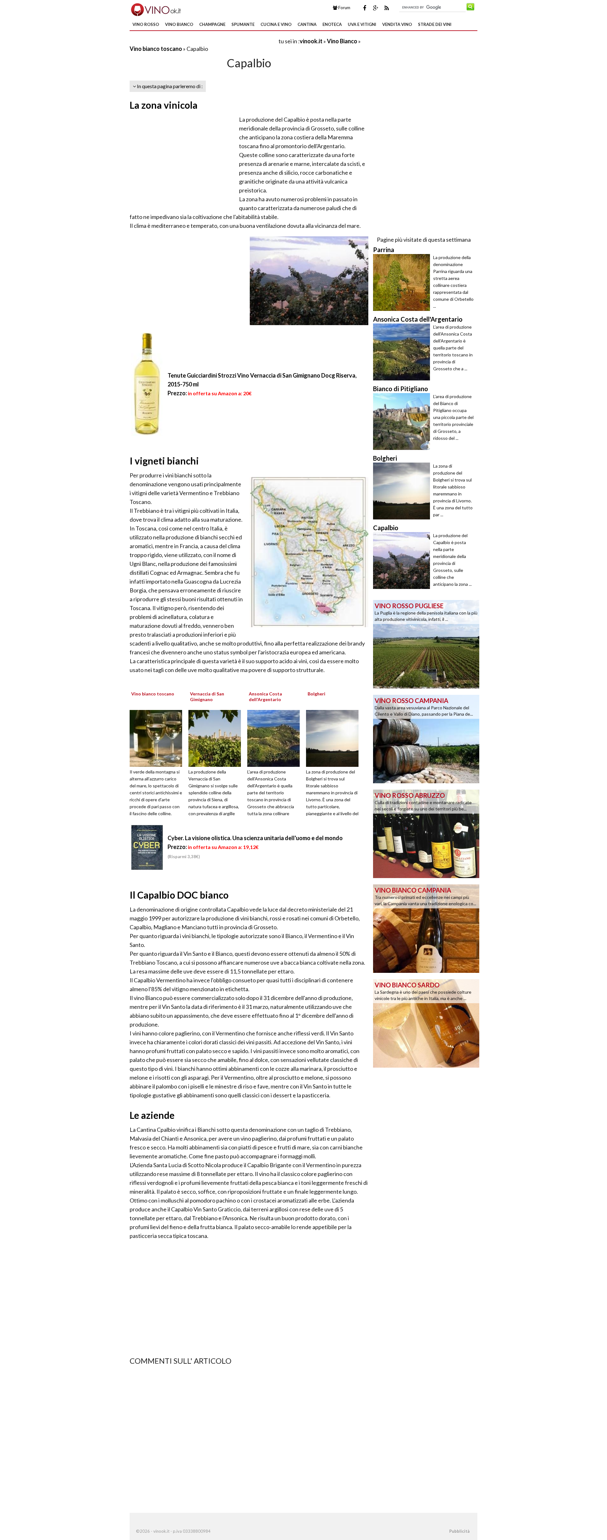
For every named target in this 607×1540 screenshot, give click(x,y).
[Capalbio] (403, 560)
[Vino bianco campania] (426, 928)
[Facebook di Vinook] (364, 8)
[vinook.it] (155, 8)
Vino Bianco (179, 24)
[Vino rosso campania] (426, 738)
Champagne (212, 24)
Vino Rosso (145, 24)
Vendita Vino (397, 24)
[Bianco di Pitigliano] (403, 421)
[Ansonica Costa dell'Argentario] (275, 737)
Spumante (242, 24)
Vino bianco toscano (156, 48)
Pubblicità (459, 1531)
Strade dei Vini (434, 24)
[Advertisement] (204, 41)
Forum (343, 7)
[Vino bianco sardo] (426, 1022)
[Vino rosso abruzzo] (426, 833)
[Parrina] (403, 282)
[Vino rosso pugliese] (426, 643)
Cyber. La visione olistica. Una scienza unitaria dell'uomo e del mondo (255, 837)
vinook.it (311, 41)
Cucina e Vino (276, 24)
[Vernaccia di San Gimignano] (216, 737)
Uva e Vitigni (362, 24)
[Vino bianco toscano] (158, 737)
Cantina (306, 24)
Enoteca (332, 24)
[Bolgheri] (334, 737)
